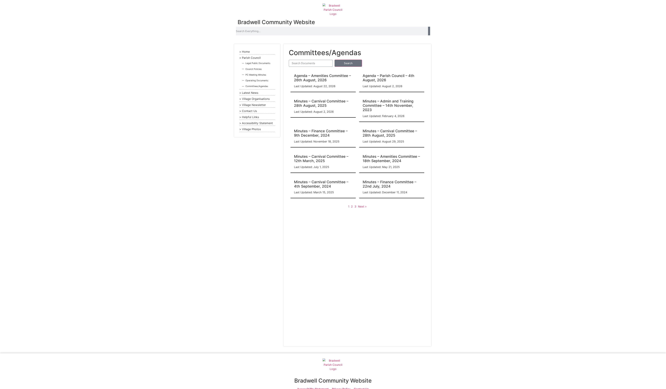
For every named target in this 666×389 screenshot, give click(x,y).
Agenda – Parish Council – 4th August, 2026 (388, 78)
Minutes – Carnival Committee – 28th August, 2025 (321, 103)
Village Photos (251, 129)
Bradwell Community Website (276, 22)
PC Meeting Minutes (255, 75)
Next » (362, 206)
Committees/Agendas (256, 86)
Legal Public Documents (257, 63)
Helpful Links (250, 117)
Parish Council (251, 57)
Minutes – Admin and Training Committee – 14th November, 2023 (388, 105)
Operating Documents (256, 80)
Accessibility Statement (257, 123)
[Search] (429, 31)
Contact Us (249, 111)
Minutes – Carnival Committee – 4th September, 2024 (321, 184)
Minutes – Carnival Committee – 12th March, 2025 (321, 158)
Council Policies (253, 69)
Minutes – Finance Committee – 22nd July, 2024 (389, 184)
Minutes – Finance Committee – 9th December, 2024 (321, 133)
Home (246, 51)
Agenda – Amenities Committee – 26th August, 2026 (322, 78)
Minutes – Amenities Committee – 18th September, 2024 (391, 158)
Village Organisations (256, 99)
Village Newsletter (254, 105)
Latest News (250, 92)
